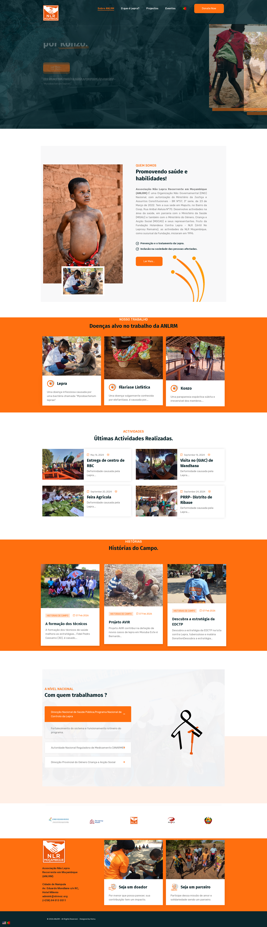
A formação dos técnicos (66, 624)
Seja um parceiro (195, 887)
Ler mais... (56, 83)
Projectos (152, 8)
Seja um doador (133, 887)
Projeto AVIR (119, 622)
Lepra (62, 383)
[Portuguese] (184, 8)
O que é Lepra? (130, 8)
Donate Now (209, 8)
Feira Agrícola (99, 497)
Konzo (186, 388)
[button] (219, 65)
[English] (4, 922)
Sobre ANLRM (106, 8)
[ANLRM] (51, 12)
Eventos (170, 8)
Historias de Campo (57, 615)
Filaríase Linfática (134, 387)
